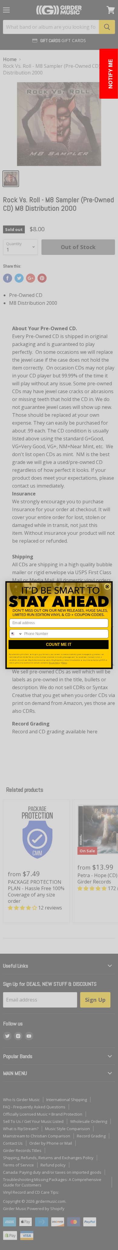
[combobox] (15, 633)
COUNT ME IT (58, 644)
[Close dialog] (107, 586)
